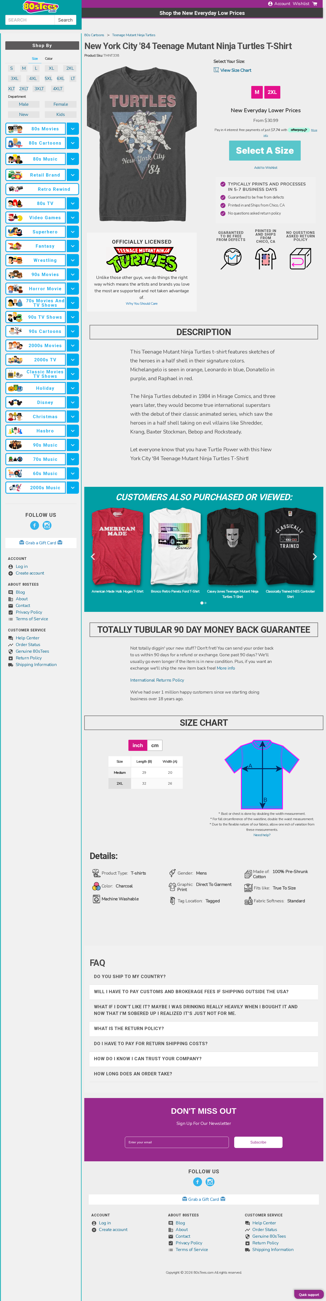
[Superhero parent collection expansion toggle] (73, 232)
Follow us (40, 515)
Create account (30, 573)
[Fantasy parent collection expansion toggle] (73, 246)
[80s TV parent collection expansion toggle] (73, 203)
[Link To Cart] (314, 3)
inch (138, 745)
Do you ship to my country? (130, 976)
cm (155, 745)
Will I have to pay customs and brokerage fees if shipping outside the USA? (191, 991)
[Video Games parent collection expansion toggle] (73, 217)
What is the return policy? (129, 1028)
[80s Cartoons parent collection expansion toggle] (73, 143)
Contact (23, 606)
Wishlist (301, 4)
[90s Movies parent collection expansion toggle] (73, 274)
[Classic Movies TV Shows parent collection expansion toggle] (73, 374)
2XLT (23, 89)
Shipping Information (36, 665)
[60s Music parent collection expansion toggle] (73, 473)
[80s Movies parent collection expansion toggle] (73, 129)
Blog (20, 592)
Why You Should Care (141, 303)
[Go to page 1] (202, 603)
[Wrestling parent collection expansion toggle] (73, 260)
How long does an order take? (133, 1073)
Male (23, 104)
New (23, 114)
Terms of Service (32, 619)
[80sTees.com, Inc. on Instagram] (47, 525)
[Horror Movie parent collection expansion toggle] (73, 288)
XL (51, 68)
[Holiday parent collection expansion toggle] (73, 388)
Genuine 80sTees (32, 651)
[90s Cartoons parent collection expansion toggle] (73, 331)
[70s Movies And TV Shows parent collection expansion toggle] (73, 303)
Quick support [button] (309, 1294)
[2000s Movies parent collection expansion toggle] (73, 345)
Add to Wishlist (265, 167)
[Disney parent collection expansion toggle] (73, 402)
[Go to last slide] (93, 557)
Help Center (27, 638)
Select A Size (265, 150)
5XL (48, 79)
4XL (33, 79)
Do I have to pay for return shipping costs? (151, 1043)
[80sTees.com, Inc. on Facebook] (34, 525)
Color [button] (49, 58)
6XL (60, 79)
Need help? (262, 835)
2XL (70, 68)
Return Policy (29, 658)
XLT (11, 89)
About (22, 599)
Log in (22, 566)
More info (226, 668)
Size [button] (35, 58)
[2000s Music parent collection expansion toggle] (73, 487)
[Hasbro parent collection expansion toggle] (73, 431)
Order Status (28, 645)
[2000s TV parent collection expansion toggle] (73, 360)
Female (60, 104)
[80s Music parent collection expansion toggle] (73, 159)
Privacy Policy (29, 612)
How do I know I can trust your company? (148, 1058)
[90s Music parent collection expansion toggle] (73, 445)
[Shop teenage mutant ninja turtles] (141, 271)
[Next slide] (314, 557)
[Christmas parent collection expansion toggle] (73, 416)
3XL (14, 79)
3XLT (39, 89)
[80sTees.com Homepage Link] (41, 12)
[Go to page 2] (205, 603)
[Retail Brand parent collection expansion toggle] (73, 175)
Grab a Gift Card (41, 543)
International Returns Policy (157, 680)
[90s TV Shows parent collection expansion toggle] (73, 317)
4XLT (57, 89)
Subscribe (258, 1142)
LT (73, 79)
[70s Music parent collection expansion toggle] (73, 459)
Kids (60, 114)
